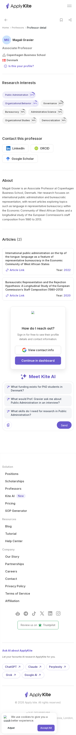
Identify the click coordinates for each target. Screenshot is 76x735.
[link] (36, 28)
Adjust (11, 728)
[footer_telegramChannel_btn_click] (26, 613)
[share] (70, 20)
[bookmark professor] (61, 20)
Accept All (46, 728)
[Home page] (19, 6)
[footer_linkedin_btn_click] (50, 613)
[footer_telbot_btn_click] (18, 613)
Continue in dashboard (38, 360)
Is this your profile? (21, 66)
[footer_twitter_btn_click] (42, 613)
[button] (6, 20)
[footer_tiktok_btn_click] (34, 613)
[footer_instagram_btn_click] (58, 613)
